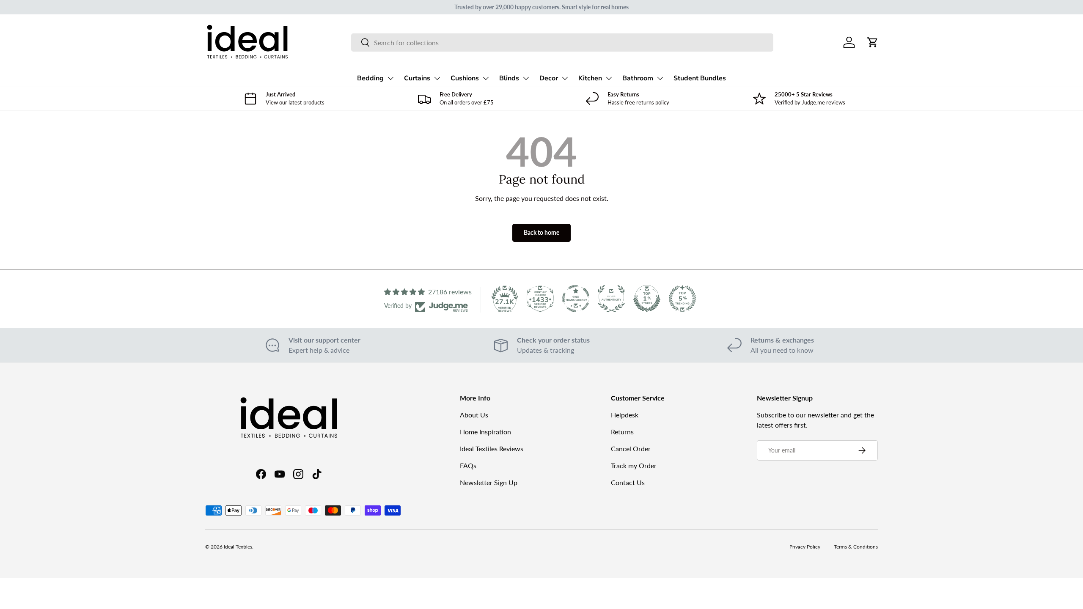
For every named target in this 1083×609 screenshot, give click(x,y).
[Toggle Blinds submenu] (526, 78)
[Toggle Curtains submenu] (437, 78)
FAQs (468, 465)
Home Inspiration (485, 432)
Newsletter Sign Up (488, 482)
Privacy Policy (804, 546)
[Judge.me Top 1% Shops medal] (646, 298)
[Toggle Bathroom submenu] (660, 78)
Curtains (417, 78)
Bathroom (637, 78)
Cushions (465, 78)
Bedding (370, 78)
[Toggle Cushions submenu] (486, 78)
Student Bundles (699, 78)
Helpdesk (624, 415)
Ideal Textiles (238, 546)
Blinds (509, 78)
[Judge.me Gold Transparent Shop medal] (575, 298)
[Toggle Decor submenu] (565, 78)
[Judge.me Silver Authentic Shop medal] (611, 298)
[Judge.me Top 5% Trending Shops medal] (682, 298)
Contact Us (628, 482)
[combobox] (562, 42)
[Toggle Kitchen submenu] (609, 78)
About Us (474, 415)
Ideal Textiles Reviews (491, 448)
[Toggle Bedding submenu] (390, 78)
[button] (872, 42)
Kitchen (590, 78)
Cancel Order (631, 448)
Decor (548, 78)
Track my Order (634, 465)
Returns (622, 432)
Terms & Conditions (856, 546)
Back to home (541, 232)
